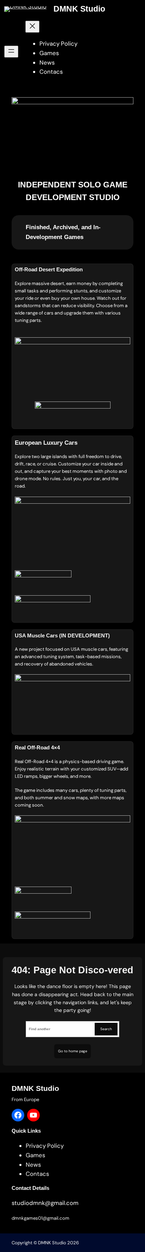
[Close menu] (32, 27)
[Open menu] (11, 52)
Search (106, 1029)
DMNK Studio (79, 8)
